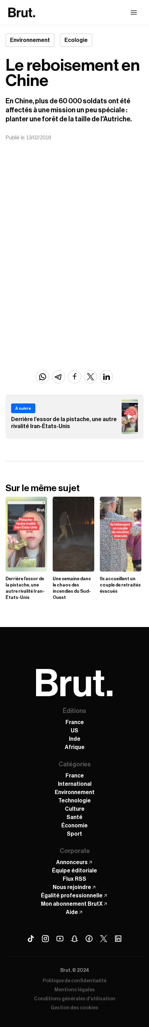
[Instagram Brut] (45, 939)
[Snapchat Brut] (74, 939)
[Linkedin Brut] (118, 939)
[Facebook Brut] (89, 939)
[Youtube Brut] (60, 939)
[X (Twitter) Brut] (104, 939)
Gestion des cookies (74, 1008)
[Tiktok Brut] (31, 939)
